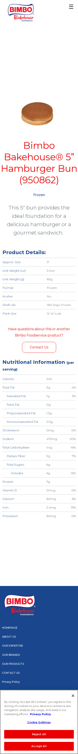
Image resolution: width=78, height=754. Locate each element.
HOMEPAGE (9, 627)
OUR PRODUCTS (13, 663)
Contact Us (39, 347)
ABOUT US (9, 636)
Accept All (38, 746)
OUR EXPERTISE (12, 645)
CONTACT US (11, 672)
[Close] (73, 695)
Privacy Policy (11, 681)
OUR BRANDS (11, 654)
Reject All (39, 734)
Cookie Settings (39, 722)
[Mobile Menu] (68, 8)
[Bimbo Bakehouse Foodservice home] (21, 12)
